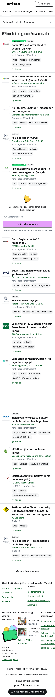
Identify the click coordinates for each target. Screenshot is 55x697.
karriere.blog (25, 612)
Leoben (16, 285)
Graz (15, 123)
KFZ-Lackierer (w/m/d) (25, 137)
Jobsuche (6, 11)
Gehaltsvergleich (10, 659)
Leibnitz (16, 312)
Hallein (16, 555)
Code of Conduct (41, 675)
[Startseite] (14, 4)
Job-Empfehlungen (23, 11)
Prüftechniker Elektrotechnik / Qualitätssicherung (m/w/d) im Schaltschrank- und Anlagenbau (31, 511)
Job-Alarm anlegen (29, 224)
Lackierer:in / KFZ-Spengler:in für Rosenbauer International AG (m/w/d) (32, 327)
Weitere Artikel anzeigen (25, 641)
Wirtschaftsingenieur (12, 588)
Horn (15, 464)
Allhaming (32, 605)
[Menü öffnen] (3, 4)
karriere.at (47, 616)
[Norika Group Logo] (27, 686)
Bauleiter (6, 601)
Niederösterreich (36, 592)
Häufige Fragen (14, 669)
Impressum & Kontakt (32, 669)
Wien (24, 432)
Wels (15, 60)
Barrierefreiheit (25, 675)
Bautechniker (8, 597)
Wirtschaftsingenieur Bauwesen (23, 34)
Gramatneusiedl (35, 596)
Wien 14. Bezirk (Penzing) (39, 600)
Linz (14, 91)
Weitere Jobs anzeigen (27, 571)
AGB (45, 669)
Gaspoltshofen (20, 254)
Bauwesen (7, 593)
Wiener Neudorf (20, 149)
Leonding (17, 342)
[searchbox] (27, 22)
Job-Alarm (40, 11)
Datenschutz (11, 675)
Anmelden (46, 4)
